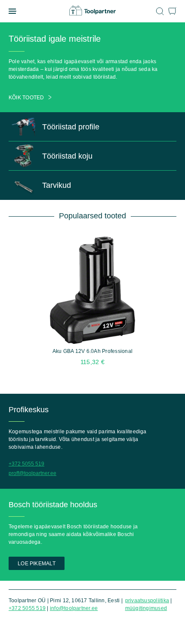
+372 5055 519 (26, 464)
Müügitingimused (146, 608)
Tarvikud (56, 185)
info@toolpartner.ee (74, 608)
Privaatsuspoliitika (147, 601)
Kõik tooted (26, 98)
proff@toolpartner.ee (32, 473)
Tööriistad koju (67, 156)
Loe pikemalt (37, 564)
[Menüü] (12, 11)
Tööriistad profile (70, 127)
